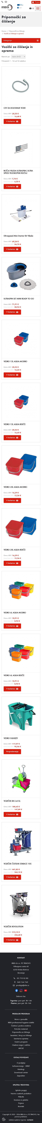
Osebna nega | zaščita (21, 1045)
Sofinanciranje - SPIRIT (21, 1066)
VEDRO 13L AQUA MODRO (15, 361)
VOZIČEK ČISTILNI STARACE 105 (17, 864)
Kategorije (8, 40)
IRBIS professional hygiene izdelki (21, 1023)
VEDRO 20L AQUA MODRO (15, 487)
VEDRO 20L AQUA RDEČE (15, 550)
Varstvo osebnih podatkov (21, 1094)
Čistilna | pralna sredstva (21, 1026)
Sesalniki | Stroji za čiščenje (21, 1035)
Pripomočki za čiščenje (16, 31)
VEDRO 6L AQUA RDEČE (14, 675)
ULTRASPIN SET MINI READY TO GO (19, 299)
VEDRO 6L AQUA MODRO (15, 612)
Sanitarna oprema (21, 1039)
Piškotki (21, 1097)
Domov (4, 31)
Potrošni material (21, 1029)
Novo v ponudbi (21, 1019)
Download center (21, 1073)
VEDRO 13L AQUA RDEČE (15, 424)
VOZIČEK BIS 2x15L (12, 801)
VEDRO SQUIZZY (11, 738)
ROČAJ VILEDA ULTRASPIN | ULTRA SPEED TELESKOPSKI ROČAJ (18, 172)
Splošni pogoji (21, 1090)
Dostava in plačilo (21, 1100)
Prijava (37, 2)
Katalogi (21, 1069)
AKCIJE (21, 1048)
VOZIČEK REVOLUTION (13, 926)
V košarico (11, 121)
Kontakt (21, 1106)
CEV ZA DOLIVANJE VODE (15, 108)
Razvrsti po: (6, 57)
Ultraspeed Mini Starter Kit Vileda (18, 236)
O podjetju (21, 1063)
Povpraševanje (12, 751)
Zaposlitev (21, 1076)
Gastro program (21, 1042)
